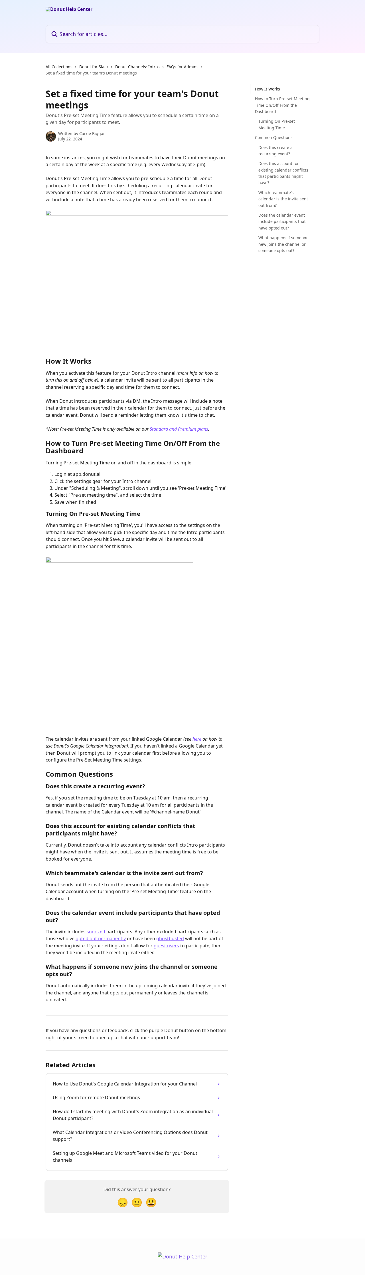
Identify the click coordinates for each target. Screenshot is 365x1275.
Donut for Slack (93, 66)
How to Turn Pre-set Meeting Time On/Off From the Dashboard (282, 105)
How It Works (267, 89)
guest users (166, 945)
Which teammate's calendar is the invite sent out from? (283, 199)
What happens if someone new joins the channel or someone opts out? (283, 244)
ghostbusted (170, 938)
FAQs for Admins (182, 66)
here (196, 739)
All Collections (59, 66)
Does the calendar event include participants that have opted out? (282, 221)
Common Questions (274, 137)
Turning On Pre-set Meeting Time (276, 124)
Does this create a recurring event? (275, 150)
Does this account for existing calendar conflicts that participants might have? (283, 173)
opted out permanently (101, 938)
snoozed (96, 931)
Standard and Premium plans (179, 429)
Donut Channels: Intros (137, 66)
